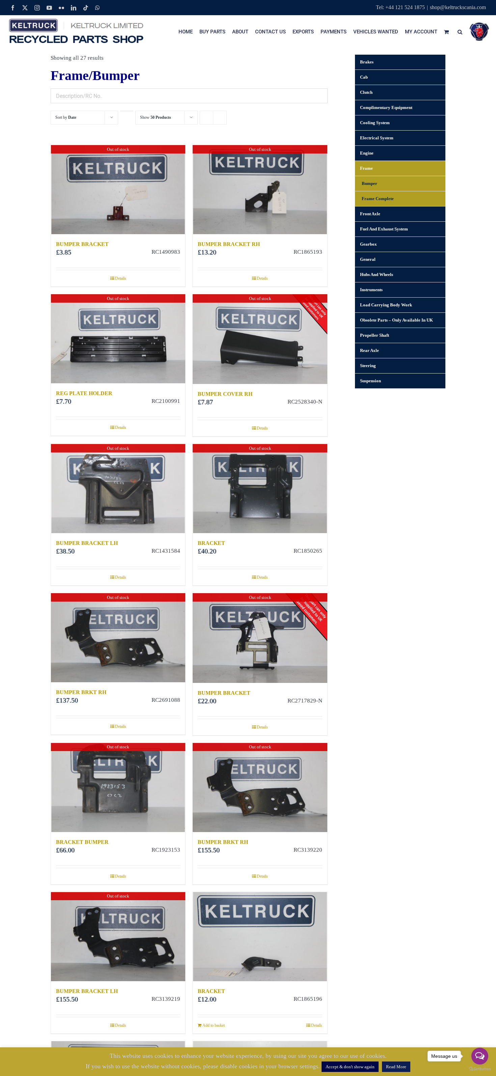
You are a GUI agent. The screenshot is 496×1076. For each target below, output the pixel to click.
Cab (364, 77)
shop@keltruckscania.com (458, 7)
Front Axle (370, 213)
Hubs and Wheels (376, 274)
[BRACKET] (260, 936)
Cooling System (375, 122)
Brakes (367, 61)
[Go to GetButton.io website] (480, 1069)
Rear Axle (369, 350)
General (368, 259)
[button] (460, 31)
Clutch (366, 92)
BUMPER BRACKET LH (87, 543)
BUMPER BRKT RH (81, 692)
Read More (396, 1066)
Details (120, 278)
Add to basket (213, 1025)
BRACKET (211, 543)
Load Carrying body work (386, 304)
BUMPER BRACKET (82, 244)
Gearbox (368, 244)
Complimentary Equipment (386, 107)
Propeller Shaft (374, 335)
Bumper (369, 183)
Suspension (370, 380)
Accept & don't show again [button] (350, 1066)
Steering (368, 365)
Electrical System (376, 137)
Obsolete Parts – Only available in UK (396, 320)
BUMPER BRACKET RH (229, 244)
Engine (367, 153)
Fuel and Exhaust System (384, 228)
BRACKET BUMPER (82, 842)
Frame (366, 168)
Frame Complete (378, 198)
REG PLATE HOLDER (84, 393)
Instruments (371, 289)
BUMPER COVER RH (225, 394)
